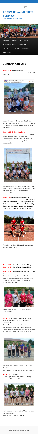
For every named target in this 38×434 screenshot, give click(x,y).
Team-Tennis (22, 44)
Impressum (25, 48)
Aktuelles (14, 40)
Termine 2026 (7, 48)
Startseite (6, 40)
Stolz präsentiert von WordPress (19, 430)
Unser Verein (24, 40)
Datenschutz (7, 52)
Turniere (16, 48)
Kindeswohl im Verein (9, 44)
